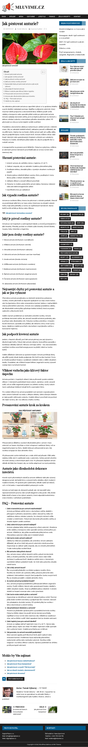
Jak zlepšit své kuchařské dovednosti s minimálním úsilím (78, 105)
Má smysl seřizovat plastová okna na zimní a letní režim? (77, 196)
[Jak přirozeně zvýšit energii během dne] (63, 96)
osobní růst (66, 244)
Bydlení (12, 16)
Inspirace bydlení (36, 29)
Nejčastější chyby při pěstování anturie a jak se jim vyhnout (21, 85)
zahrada (65, 270)
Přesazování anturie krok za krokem (17, 94)
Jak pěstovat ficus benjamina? (19, 664)
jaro (73, 231)
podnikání (65, 249)
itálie (63, 231)
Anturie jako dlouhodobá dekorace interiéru (20, 96)
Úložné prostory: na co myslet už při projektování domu (77, 183)
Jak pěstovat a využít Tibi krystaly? (21, 667)
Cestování (31, 16)
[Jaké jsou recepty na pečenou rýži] (63, 84)
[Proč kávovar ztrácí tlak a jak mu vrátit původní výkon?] (63, 71)
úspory (74, 274)
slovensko (77, 257)
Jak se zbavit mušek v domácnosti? (21, 670)
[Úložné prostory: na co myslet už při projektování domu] (63, 185)
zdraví (77, 270)
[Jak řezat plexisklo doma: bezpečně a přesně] (63, 157)
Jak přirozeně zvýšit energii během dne (77, 92)
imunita (64, 227)
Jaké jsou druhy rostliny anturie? (15, 82)
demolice (65, 219)
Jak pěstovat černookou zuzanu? (19, 213)
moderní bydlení (68, 240)
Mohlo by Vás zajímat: (12, 101)
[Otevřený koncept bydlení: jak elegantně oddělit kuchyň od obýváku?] (63, 170)
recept (64, 257)
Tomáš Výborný (22, 29)
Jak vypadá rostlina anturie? (14, 77)
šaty (63, 279)
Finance (52, 16)
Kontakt (77, 16)
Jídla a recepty (64, 16)
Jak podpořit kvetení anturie (14, 89)
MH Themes (57, 744)
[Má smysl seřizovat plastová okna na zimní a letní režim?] (63, 199)
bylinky (64, 214)
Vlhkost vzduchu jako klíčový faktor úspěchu (19, 91)
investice (78, 227)
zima (63, 274)
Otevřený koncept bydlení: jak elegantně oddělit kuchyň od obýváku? (77, 169)
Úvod (4, 16)
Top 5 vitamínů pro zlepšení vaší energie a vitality (77, 118)
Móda (21, 16)
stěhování (76, 261)
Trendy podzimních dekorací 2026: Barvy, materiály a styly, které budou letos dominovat (78, 140)
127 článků (43, 688)
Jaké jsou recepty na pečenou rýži (77, 81)
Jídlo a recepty (68, 61)
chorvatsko (77, 214)
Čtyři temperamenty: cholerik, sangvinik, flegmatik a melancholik (72, 53)
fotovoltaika (67, 223)
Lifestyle (41, 16)
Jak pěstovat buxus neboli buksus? (21, 661)
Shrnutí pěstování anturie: (13, 74)
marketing (75, 236)
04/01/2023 (9, 29)
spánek (64, 261)
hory (80, 223)
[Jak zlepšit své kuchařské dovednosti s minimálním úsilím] (63, 107)
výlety (79, 266)
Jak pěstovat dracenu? (16, 673)
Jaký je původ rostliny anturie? (15, 79)
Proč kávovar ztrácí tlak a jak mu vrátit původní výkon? (77, 68)
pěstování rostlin (15, 679)
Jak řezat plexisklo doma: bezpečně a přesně (76, 155)
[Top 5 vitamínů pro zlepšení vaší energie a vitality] (63, 120)
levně (63, 236)
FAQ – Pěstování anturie (14, 99)
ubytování (66, 266)
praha (77, 249)
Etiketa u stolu (64, 48)
